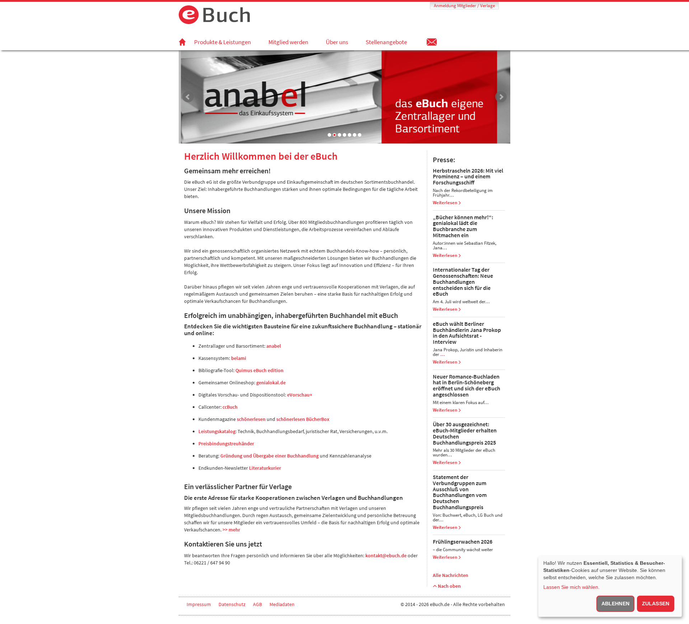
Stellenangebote (386, 42)
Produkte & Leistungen (222, 42)
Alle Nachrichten (450, 575)
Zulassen (655, 603)
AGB (257, 604)
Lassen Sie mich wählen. (571, 587)
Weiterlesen (445, 203)
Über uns (337, 42)
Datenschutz (232, 604)
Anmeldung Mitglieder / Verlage (464, 6)
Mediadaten (282, 604)
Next (501, 97)
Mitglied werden (288, 42)
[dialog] (610, 586)
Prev (188, 97)
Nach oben (449, 586)
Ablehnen (615, 603)
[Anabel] (344, 96)
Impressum (199, 604)
